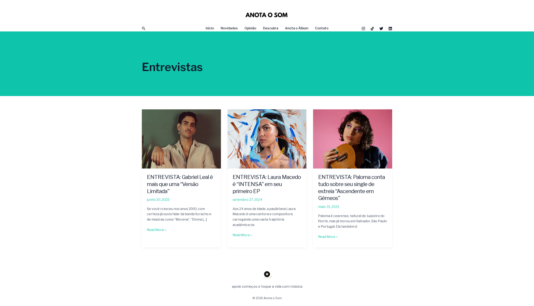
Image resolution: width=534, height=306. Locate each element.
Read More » (156, 229)
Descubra (270, 28)
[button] (144, 28)
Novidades (229, 28)
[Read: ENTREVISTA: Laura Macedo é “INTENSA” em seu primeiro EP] (267, 139)
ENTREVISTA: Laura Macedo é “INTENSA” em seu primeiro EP (267, 184)
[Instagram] (363, 28)
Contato (322, 28)
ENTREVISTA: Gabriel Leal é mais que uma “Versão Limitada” (180, 184)
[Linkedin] (390, 28)
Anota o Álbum (296, 28)
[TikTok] (372, 28)
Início (210, 28)
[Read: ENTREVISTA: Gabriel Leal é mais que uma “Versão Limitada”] (181, 139)
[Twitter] (381, 28)
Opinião (250, 28)
